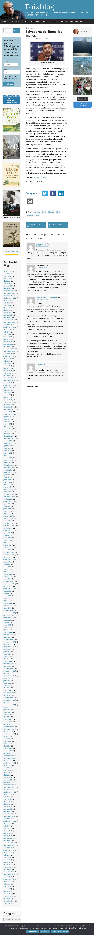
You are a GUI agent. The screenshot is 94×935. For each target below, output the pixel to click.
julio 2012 (6, 681)
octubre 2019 (7, 470)
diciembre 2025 (8, 291)
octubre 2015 (7, 586)
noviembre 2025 (9, 293)
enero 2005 (7, 898)
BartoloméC (41, 244)
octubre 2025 (7, 296)
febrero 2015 (8, 605)
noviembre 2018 (9, 497)
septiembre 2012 (9, 676)
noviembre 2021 (9, 409)
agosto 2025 (7, 300)
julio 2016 (6, 564)
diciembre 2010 (8, 726)
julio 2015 (6, 593)
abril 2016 (6, 572)
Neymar (30, 216)
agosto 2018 (7, 504)
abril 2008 (6, 804)
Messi (58, 212)
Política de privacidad (60, 931)
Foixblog (39, 7)
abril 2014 (6, 630)
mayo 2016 (7, 569)
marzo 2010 (7, 748)
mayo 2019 (7, 482)
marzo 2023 (7, 371)
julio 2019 (6, 477)
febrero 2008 (8, 809)
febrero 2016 (8, 576)
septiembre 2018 (9, 501)
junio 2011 (7, 712)
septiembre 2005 (9, 879)
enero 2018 (7, 521)
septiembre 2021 (9, 414)
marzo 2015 (7, 603)
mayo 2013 (7, 656)
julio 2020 (6, 448)
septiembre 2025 (9, 298)
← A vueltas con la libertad (33, 225)
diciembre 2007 (8, 814)
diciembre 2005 (8, 872)
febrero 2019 (8, 489)
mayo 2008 (7, 802)
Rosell (37, 216)
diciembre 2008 (8, 785)
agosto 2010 (7, 736)
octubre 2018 (7, 499)
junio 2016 (7, 567)
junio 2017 (7, 538)
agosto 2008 (7, 794)
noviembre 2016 (9, 555)
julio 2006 (6, 855)
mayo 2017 (7, 540)
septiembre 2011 (9, 705)
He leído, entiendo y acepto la (11, 78)
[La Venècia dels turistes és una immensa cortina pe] (82, 86)
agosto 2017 (7, 533)
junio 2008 (7, 799)
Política (25, 21)
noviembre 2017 (9, 526)
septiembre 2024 (9, 327)
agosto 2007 (7, 823)
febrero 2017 (8, 547)
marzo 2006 (7, 865)
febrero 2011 (8, 722)
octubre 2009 (7, 760)
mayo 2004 (7, 903)
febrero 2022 (8, 402)
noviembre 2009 (9, 758)
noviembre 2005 (9, 874)
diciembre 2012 (8, 668)
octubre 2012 (7, 673)
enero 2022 (7, 404)
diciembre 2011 (8, 697)
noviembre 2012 (9, 671)
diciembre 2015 (8, 581)
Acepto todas (32, 931)
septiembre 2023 (9, 356)
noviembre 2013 (9, 642)
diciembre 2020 (8, 436)
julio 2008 (6, 797)
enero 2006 (7, 869)
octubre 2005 (7, 877)
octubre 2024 (7, 325)
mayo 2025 (7, 308)
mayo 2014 (7, 627)
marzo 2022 (7, 400)
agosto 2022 (7, 387)
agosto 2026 (7, 271)
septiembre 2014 (9, 618)
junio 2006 (7, 857)
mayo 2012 (7, 685)
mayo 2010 (7, 743)
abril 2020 (6, 455)
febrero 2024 (8, 344)
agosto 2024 (7, 329)
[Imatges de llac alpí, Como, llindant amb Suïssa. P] (82, 46)
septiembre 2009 (9, 763)
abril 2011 (6, 717)
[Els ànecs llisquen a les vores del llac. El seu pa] (82, 66)
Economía (35, 21)
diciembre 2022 (8, 378)
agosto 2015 (7, 591)
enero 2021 (7, 434)
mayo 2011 (7, 714)
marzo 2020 (7, 458)
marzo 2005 (7, 894)
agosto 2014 (7, 620)
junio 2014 (7, 625)
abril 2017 (6, 542)
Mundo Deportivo (42, 177)
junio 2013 (7, 654)
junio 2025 (7, 305)
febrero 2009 (8, 780)
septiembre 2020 (9, 443)
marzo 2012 (7, 690)
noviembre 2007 (9, 816)
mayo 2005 (7, 889)
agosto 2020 (7, 446)
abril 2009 (6, 775)
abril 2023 (6, 368)
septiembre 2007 (9, 821)
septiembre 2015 (9, 588)
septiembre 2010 (9, 734)
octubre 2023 (7, 354)
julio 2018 (6, 506)
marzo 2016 (7, 574)
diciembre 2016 (8, 552)
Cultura (44, 21)
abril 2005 (6, 891)
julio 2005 (6, 884)
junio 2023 (7, 363)
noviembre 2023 (9, 351)
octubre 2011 (7, 702)
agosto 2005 (7, 881)
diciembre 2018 (8, 494)
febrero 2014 (8, 635)
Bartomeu (36, 212)
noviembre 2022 (9, 380)
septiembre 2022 (9, 385)
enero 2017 (7, 550)
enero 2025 (7, 317)
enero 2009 (7, 782)
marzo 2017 (7, 545)
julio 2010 (6, 739)
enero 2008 (7, 811)
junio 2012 (7, 683)
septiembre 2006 (9, 850)
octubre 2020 (7, 441)
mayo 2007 (7, 831)
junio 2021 (7, 421)
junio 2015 (7, 596)
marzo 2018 (7, 516)
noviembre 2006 (9, 845)
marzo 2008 (7, 806)
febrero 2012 (8, 693)
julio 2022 (6, 390)
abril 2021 (6, 426)
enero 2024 (7, 346)
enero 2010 (7, 753)
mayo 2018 (7, 511)
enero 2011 (7, 724)
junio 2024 (7, 334)
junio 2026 (7, 276)
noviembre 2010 (9, 729)
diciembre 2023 (8, 349)
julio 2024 (6, 332)
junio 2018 (7, 509)
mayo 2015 (7, 598)
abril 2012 (6, 688)
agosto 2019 (7, 475)
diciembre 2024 (8, 320)
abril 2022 (6, 397)
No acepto (45, 931)
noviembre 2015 (9, 584)
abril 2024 (6, 339)
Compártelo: (33, 193)
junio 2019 (7, 480)
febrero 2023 (8, 373)
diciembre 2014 (8, 610)
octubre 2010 (7, 731)
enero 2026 (7, 288)
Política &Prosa (12, 251)
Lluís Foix (31, 39)
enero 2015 (7, 608)
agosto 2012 (7, 678)
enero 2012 (7, 695)
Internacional (14, 21)
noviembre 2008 (9, 787)
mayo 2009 (7, 773)
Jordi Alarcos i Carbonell (46, 298)
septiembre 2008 (9, 792)
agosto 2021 (7, 417)
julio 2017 (6, 535)
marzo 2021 (7, 429)
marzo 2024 (7, 342)
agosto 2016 (7, 562)
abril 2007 (6, 833)
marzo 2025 (7, 312)
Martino (51, 212)
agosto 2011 (7, 707)
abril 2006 (6, 862)
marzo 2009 (7, 777)
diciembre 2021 (8, 407)
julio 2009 (6, 768)
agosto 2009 (7, 765)
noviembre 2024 (9, 322)
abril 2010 (6, 746)
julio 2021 (6, 419)
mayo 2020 (7, 453)
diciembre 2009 (8, 756)
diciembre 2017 (8, 523)
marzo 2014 (7, 632)
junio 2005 (7, 886)
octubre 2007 (7, 819)
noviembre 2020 (9, 438)
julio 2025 (6, 303)
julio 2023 (6, 361)
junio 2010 (7, 741)
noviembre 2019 (9, 467)
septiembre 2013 (9, 647)
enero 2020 (7, 463)
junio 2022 (7, 392)
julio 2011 (6, 710)
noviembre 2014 (9, 613)
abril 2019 (6, 484)
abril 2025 (6, 310)
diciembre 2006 (8, 843)
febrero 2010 (8, 751)
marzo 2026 (7, 283)
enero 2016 (7, 579)
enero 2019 (7, 492)
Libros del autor (76, 21)
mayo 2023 (7, 366)
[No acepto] (91, 929)
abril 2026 (6, 281)
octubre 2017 (7, 528)
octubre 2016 (7, 557)
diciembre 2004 (8, 901)
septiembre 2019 (9, 472)
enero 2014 (7, 637)
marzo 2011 (7, 719)
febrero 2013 (8, 664)
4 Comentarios (50, 39)
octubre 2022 (7, 383)
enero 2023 (7, 375)
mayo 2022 (7, 395)
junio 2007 (7, 828)
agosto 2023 (7, 358)
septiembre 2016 (9, 559)
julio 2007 (6, 826)
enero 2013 (7, 666)
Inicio (4, 21)
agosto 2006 (7, 852)
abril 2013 (6, 659)
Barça (44, 212)
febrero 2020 (8, 460)
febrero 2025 (8, 315)
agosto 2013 (7, 649)
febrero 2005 (8, 896)
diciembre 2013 (8, 639)
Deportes (54, 21)
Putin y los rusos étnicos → (57, 225)
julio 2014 (6, 622)
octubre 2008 (7, 790)
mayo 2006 (7, 860)
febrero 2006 (8, 867)
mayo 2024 (7, 337)
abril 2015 (6, 601)
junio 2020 (7, 450)
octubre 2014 (7, 615)
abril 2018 (6, 513)
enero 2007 (7, 840)
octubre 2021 (7, 412)
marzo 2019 (7, 487)
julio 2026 (6, 274)
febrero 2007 (8, 838)
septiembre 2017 (9, 530)
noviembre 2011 (9, 700)
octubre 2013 (7, 644)
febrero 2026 (8, 286)
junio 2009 (7, 770)
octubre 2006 (7, 848)
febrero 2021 (8, 431)
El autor (64, 21)
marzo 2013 (7, 661)
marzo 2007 (7, 836)
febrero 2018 (8, 518)
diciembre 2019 (8, 465)
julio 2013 (6, 652)
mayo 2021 (7, 424)
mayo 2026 (7, 279)
